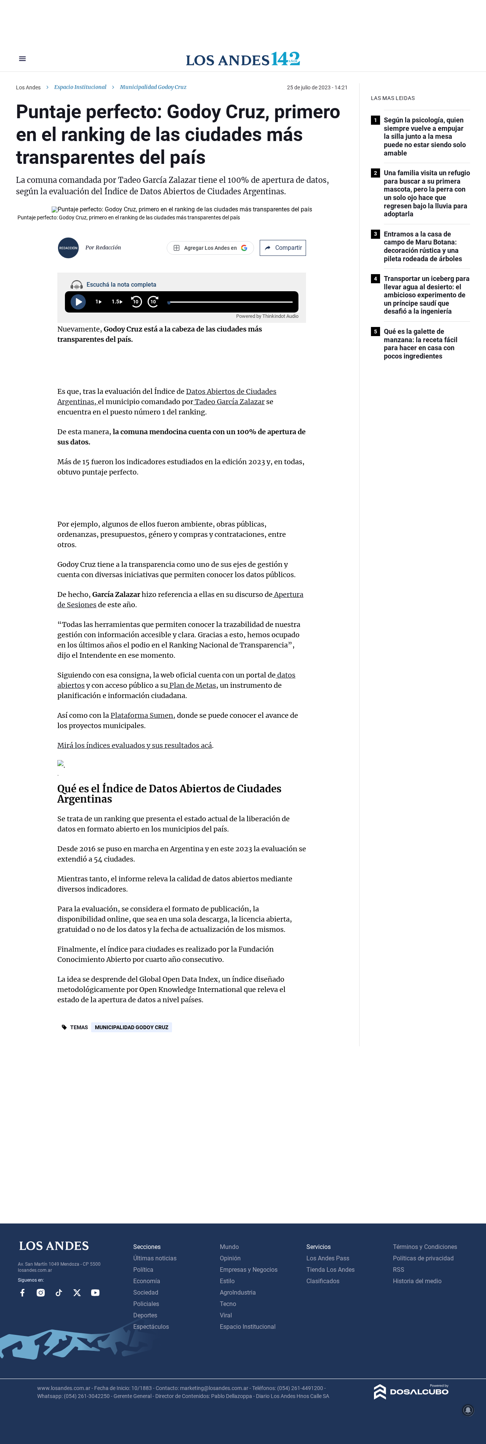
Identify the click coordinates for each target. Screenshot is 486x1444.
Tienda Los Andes (330, 1269)
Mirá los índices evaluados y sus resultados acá (134, 745)
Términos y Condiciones (425, 1246)
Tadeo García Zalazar (229, 401)
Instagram (40, 1292)
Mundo (229, 1246)
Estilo (227, 1281)
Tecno (228, 1304)
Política (143, 1269)
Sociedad (145, 1292)
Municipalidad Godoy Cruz (131, 1027)
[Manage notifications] (468, 1410)
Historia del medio (417, 1281)
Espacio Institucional (80, 87)
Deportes (145, 1315)
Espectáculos (151, 1326)
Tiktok (58, 1292)
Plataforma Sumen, (142, 715)
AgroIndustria (238, 1292)
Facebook (22, 1292)
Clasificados (322, 1281)
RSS (398, 1269)
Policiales (146, 1304)
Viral (226, 1315)
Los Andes (28, 87)
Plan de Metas (192, 685)
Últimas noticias (155, 1258)
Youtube (95, 1292)
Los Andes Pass (327, 1258)
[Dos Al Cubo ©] (411, 1397)
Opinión (230, 1258)
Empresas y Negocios (249, 1269)
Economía (146, 1281)
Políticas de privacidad (423, 1258)
